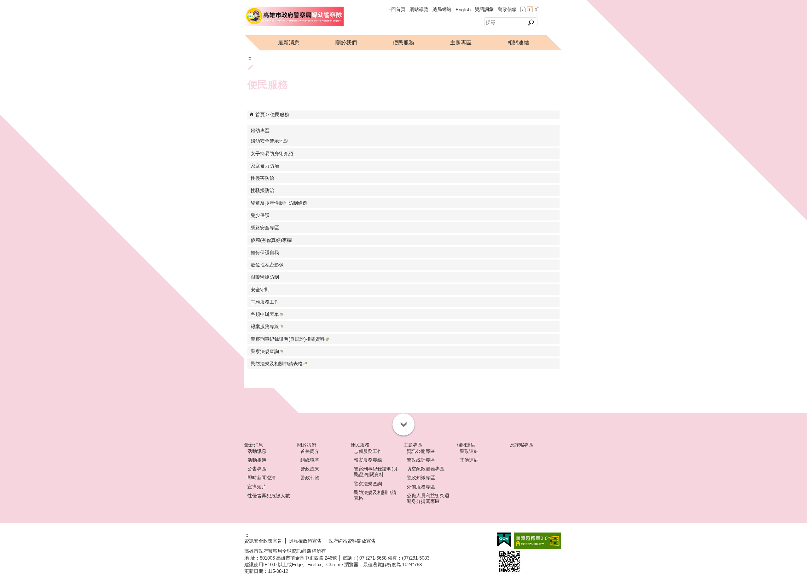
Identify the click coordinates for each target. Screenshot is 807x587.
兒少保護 (260, 215)
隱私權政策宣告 (305, 541)
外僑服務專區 (421, 486)
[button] (531, 22)
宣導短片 (256, 486)
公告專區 (256, 468)
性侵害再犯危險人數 (268, 495)
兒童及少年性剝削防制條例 (279, 203)
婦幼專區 (260, 130)
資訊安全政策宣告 (263, 541)
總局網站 (442, 9)
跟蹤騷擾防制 (265, 277)
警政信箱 (507, 9)
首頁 (260, 114)
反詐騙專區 (521, 444)
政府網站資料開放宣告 (352, 541)
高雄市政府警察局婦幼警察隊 (294, 16)
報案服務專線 (265, 326)
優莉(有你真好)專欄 (271, 240)
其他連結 (469, 460)
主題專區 (461, 43)
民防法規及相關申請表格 (277, 363)
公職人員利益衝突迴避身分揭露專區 (428, 498)
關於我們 (346, 43)
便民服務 (403, 43)
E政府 (504, 540)
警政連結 (469, 451)
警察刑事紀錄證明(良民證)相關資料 (288, 339)
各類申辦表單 (265, 314)
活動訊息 (256, 451)
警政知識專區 (421, 477)
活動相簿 (256, 460)
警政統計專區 (421, 460)
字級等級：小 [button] (523, 9)
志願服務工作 (265, 302)
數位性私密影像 (267, 264)
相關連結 (518, 43)
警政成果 (309, 468)
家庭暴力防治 (265, 165)
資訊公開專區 (421, 451)
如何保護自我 (265, 252)
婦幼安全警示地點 (269, 141)
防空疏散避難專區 (425, 468)
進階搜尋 (550, 22)
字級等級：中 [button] (530, 9)
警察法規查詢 (265, 351)
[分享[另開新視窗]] (549, 10)
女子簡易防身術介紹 (272, 153)
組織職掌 (309, 460)
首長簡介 (309, 451)
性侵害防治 (262, 178)
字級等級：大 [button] (536, 9)
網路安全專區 (265, 227)
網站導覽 (418, 9)
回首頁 (398, 9)
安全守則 (260, 289)
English (463, 9)
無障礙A (537, 541)
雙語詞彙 (484, 9)
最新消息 (288, 43)
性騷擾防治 (262, 190)
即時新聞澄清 (261, 477)
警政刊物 (309, 477)
